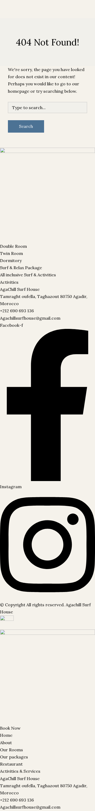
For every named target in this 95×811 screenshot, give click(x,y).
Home (6, 735)
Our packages (38, 16)
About (6, 742)
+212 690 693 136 (17, 310)
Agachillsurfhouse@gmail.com (30, 318)
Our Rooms (11, 16)
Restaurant (64, 16)
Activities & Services (20, 771)
